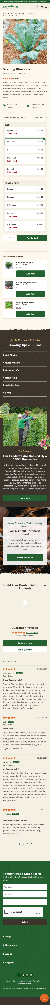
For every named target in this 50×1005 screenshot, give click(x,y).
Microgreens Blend (25, 302)
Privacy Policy (11, 981)
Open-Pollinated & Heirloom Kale (22, 14)
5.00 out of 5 (32, 632)
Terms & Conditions (24, 981)
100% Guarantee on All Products (34, 2)
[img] (9, 669)
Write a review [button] (25, 643)
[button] (8, 78)
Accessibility (37, 981)
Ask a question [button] (25, 649)
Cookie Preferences (25, 984)
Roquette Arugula (24, 262)
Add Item (30, 273)
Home (5, 14)
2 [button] (23, 843)
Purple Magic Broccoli (26, 282)
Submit (25, 922)
